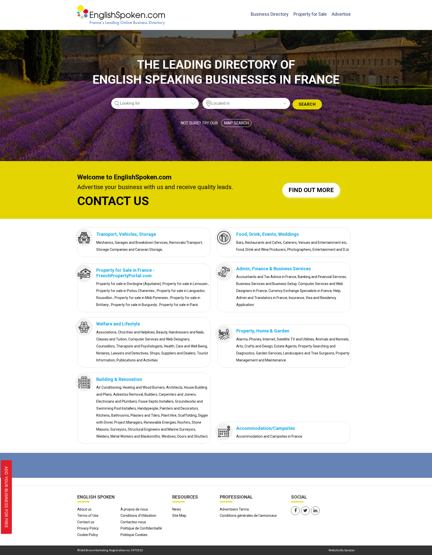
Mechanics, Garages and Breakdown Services (132, 243)
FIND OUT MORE (311, 190)
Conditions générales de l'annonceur (248, 516)
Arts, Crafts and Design (254, 346)
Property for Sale (310, 14)
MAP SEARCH (236, 123)
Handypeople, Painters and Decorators (168, 408)
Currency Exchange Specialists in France (300, 291)
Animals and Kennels (332, 339)
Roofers (184, 422)
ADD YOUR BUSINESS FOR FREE (6, 497)
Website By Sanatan (341, 550)
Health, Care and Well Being (185, 346)
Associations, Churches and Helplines (125, 332)
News (176, 509)
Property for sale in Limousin (185, 284)
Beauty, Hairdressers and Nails (180, 332)
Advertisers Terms (234, 509)
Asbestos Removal (128, 394)
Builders (150, 394)
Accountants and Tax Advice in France (266, 277)
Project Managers (128, 422)
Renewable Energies (160, 422)
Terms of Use (87, 516)
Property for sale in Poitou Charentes (125, 291)
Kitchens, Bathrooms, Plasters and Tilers (128, 415)
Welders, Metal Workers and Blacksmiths (128, 436)
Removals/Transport (185, 243)
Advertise (341, 14)
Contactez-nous (133, 522)
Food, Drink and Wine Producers (261, 250)
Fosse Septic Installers (156, 401)
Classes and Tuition (111, 339)
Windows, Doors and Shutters (185, 436)
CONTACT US (113, 201)
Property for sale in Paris (178, 305)
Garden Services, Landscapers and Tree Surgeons (295, 353)
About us (84, 509)
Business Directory (269, 14)
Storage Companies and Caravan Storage (129, 250)
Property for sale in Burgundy (134, 305)
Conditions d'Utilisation (138, 516)
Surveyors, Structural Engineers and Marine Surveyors (152, 429)
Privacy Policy (88, 528)
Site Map (179, 516)
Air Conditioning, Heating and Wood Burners (130, 387)
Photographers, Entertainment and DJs (318, 250)
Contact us (85, 522)
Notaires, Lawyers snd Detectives (122, 353)
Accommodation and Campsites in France (269, 436)
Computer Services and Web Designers (159, 339)
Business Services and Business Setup (266, 284)
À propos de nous (134, 509)
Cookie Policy (87, 535)
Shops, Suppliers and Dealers (173, 353)
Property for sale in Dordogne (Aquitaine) (128, 284)
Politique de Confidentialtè (141, 528)
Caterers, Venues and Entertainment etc (314, 243)
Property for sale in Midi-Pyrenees (141, 298)
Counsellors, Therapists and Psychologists (129, 346)
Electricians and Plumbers (116, 401)
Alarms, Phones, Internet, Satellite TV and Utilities (275, 339)
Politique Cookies (134, 535)
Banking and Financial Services (322, 277)
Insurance (296, 298)
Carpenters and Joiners (177, 394)
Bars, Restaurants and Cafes (259, 243)
